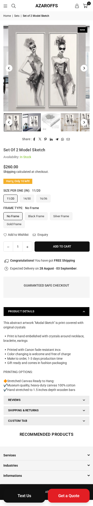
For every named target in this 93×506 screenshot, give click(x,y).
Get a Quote (68, 495)
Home (7, 15)
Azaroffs (46, 5)
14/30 (27, 198)
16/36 (43, 198)
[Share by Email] (68, 139)
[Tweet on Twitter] (40, 139)
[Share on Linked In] (51, 139)
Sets (16, 15)
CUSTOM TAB (17, 420)
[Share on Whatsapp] (62, 139)
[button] (85, 6)
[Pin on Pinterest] (45, 139)
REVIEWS (14, 400)
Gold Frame (14, 224)
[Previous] (9, 68)
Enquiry (42, 234)
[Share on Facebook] (34, 139)
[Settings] (77, 6)
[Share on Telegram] (57, 139)
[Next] (84, 68)
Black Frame (36, 216)
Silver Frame (61, 216)
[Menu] (5, 5)
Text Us (24, 495)
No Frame (13, 216)
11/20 (10, 198)
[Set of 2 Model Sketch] (13, 122)
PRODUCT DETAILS (21, 311)
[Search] (13, 5)
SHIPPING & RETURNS (23, 410)
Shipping (9, 171)
